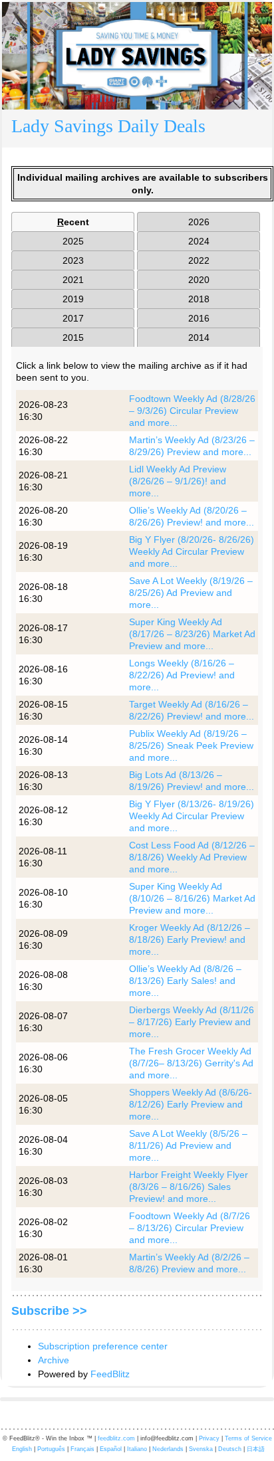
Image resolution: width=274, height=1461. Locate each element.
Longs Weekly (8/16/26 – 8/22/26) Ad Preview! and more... (182, 675)
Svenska (201, 1449)
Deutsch (229, 1449)
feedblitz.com (116, 1438)
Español (111, 1449)
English (22, 1449)
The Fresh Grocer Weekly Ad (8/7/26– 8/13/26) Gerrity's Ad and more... (191, 1063)
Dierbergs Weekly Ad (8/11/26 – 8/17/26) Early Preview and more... (191, 1022)
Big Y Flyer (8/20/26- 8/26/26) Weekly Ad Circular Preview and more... (191, 551)
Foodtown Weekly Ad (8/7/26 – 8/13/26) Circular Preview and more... (189, 1228)
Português (51, 1449)
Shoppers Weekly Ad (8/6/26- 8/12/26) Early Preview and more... (190, 1104)
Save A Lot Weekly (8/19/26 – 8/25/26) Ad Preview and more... (191, 592)
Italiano (137, 1449)
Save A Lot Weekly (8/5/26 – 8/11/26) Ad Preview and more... (188, 1145)
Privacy (209, 1438)
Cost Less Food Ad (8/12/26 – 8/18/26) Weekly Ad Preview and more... (192, 857)
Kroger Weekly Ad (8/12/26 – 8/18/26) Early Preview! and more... (189, 939)
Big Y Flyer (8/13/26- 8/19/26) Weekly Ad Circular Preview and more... (191, 816)
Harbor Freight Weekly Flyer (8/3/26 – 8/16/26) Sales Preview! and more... (188, 1186)
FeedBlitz (110, 1374)
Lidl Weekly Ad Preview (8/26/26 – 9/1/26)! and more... (177, 481)
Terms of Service (248, 1438)
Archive (53, 1360)
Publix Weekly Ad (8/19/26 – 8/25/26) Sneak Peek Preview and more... (191, 745)
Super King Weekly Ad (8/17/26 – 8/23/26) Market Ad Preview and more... (192, 634)
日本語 (256, 1449)
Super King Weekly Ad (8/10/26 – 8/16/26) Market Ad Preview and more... (192, 898)
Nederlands (168, 1449)
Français (82, 1449)
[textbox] (137, 128)
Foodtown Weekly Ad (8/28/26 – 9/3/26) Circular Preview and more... (192, 410)
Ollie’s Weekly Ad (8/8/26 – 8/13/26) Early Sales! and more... (185, 980)
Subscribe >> (49, 1310)
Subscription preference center (103, 1346)
